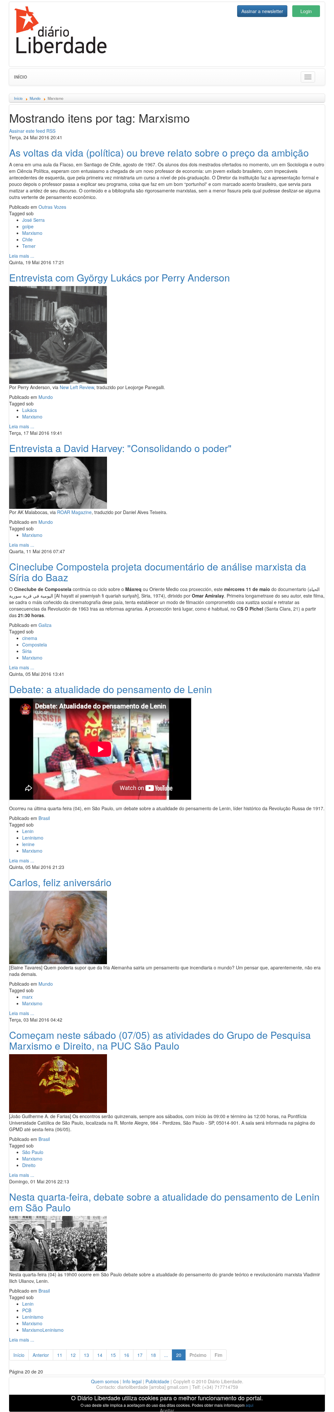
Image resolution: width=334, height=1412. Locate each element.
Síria (27, 651)
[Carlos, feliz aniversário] (58, 926)
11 (59, 1355)
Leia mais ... (21, 255)
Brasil (44, 818)
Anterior (41, 1355)
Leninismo (32, 837)
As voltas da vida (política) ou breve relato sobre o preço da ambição (159, 152)
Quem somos (105, 1381)
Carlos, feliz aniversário (60, 882)
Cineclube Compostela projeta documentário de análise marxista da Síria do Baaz (157, 571)
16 (126, 1355)
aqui (249, 1405)
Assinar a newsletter (262, 11)
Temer (29, 246)
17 (140, 1355)
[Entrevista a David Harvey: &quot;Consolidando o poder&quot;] (58, 481)
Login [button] (306, 11)
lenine (28, 844)
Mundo (45, 397)
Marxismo (32, 233)
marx (27, 997)
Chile (27, 239)
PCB (26, 1310)
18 (153, 1355)
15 (113, 1355)
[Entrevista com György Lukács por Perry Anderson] (58, 334)
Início (20, 77)
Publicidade (157, 1381)
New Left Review (77, 387)
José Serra (33, 220)
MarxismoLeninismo (43, 1330)
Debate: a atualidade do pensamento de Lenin (110, 689)
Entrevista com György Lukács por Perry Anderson (119, 277)
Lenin (28, 831)
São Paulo (32, 1152)
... (166, 1355)
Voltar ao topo (314, 1398)
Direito (29, 1165)
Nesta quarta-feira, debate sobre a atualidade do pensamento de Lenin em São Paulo (164, 1202)
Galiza (45, 625)
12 (73, 1355)
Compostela (34, 644)
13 (86, 1355)
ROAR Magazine (74, 512)
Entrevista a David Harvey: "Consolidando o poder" (120, 448)
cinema (29, 638)
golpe (28, 226)
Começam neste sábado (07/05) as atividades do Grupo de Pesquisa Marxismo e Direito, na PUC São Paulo (160, 1040)
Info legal (132, 1381)
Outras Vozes (52, 207)
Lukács (29, 410)
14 (99, 1355)
